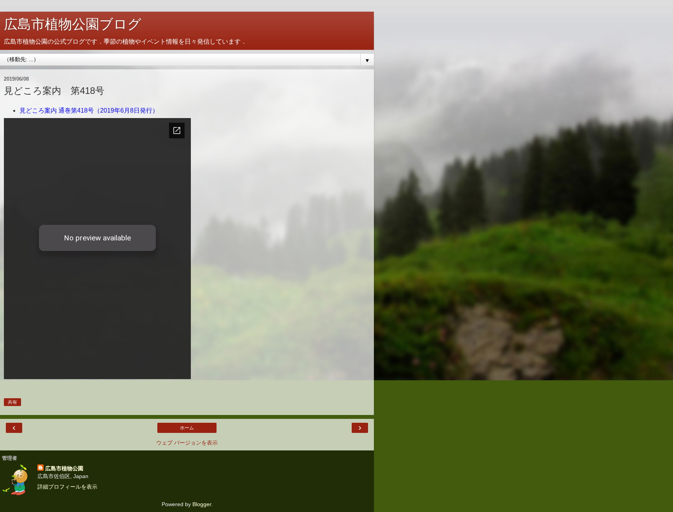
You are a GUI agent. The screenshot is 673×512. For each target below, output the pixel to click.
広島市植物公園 (64, 468)
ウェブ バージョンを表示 (187, 443)
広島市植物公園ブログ (72, 24)
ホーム (187, 428)
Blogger (201, 504)
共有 (12, 402)
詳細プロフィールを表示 (67, 487)
